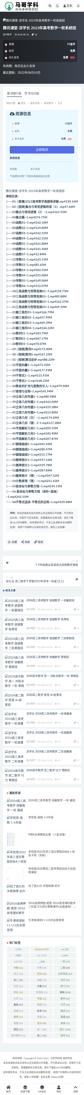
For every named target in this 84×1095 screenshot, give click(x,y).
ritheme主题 (57, 1077)
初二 (18, 980)
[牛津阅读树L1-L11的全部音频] (16, 925)
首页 (23, 103)
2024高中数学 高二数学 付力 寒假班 (48, 770)
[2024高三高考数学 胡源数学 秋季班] (14, 625)
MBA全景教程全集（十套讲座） (47, 834)
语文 (41, 1023)
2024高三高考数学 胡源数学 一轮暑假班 (50, 600)
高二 (41, 1035)
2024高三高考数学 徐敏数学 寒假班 (47, 657)
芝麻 (41, 1017)
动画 (41, 980)
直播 (18, 1011)
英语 (65, 1017)
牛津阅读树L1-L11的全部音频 (46, 920)
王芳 (65, 1005)
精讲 (65, 1011)
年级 (41, 999)
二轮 (65, 968)
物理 (41, 1005)
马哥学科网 (56, 1058)
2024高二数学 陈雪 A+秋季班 (44, 695)
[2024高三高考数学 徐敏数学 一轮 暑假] (16, 806)
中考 (41, 968)
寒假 (65, 992)
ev (65, 949)
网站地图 (17, 1058)
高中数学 (7, 35)
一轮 (65, 961)
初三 (18, 974)
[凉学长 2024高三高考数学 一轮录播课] (14, 721)
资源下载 (25, 1092)
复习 (65, 986)
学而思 (41, 992)
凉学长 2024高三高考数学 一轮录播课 (49, 713)
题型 (18, 1029)
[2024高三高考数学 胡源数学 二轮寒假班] (14, 644)
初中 (41, 974)
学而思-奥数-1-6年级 (41, 817)
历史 (18, 986)
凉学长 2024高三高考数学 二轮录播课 (49, 751)
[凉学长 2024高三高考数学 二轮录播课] (14, 759)
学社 (18, 992)
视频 (18, 1023)
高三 (65, 1029)
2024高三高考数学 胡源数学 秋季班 (47, 619)
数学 (65, 999)
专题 (18, 968)
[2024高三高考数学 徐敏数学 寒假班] (14, 662)
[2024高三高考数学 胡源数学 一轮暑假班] (14, 606)
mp (41, 955)
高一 (41, 1029)
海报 (27, 542)
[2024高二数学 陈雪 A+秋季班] (14, 700)
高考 (65, 1035)
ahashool (42, 949)
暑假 (18, 1005)
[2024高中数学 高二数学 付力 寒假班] (14, 776)
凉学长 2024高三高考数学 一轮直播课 (49, 732)
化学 (65, 980)
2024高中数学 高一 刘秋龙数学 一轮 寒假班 (52, 676)
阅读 (65, 1023)
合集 (41, 986)
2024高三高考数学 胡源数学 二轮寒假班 (50, 638)
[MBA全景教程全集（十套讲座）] (16, 839)
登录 (69, 5)
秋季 (41, 1011)
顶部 (75, 1092)
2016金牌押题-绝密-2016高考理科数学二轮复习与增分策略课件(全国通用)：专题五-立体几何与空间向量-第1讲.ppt (52, 907)
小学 (18, 999)
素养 (18, 1017)
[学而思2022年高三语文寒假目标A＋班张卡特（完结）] (16, 859)
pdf (18, 961)
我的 (58, 1092)
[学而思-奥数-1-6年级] (16, 820)
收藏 (14, 542)
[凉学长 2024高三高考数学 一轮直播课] (14, 740)
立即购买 (42, 149)
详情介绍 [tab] (15, 93)
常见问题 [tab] (33, 93)
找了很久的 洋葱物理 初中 (44, 886)
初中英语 (65, 974)
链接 (40, 542)
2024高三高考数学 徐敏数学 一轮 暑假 (51, 800)
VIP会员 (42, 1092)
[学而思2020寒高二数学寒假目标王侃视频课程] (16, 873)
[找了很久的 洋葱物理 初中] (16, 889)
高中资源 (34, 103)
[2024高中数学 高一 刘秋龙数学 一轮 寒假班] (14, 683)
